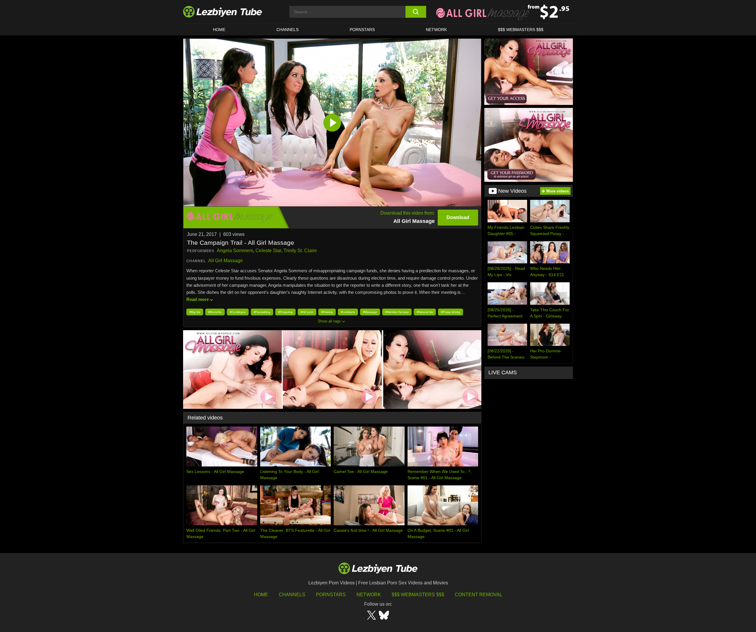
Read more (197, 299)
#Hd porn (307, 312)
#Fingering (285, 312)
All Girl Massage (225, 260)
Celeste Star (268, 250)
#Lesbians (348, 312)
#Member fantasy (397, 312)
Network (436, 29)
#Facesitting (262, 312)
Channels (292, 594)
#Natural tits (425, 312)
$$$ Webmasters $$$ (418, 594)
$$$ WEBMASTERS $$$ (520, 29)
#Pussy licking (450, 312)
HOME (219, 29)
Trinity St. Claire (300, 250)
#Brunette (215, 312)
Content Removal (478, 594)
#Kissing (327, 312)
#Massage (370, 312)
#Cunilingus (238, 312)
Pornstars (362, 29)
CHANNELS (287, 29)
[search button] (415, 12)
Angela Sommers (235, 250)
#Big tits (194, 312)
